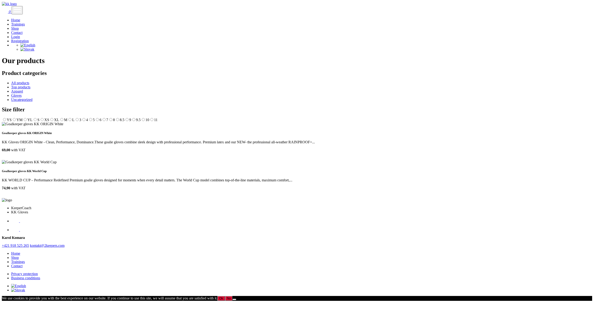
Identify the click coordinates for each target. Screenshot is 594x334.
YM (19, 120)
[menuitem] (27, 45)
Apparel (17, 91)
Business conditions (25, 278)
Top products (20, 87)
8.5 (122, 120)
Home (15, 20)
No (229, 298)
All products (20, 83)
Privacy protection (24, 274)
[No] (234, 299)
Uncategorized (21, 100)
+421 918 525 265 (15, 245)
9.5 (138, 120)
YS (9, 120)
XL (56, 120)
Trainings (18, 24)
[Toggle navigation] (17, 10)
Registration (20, 41)
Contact (17, 33)
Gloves (16, 95)
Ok (221, 298)
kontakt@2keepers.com (47, 245)
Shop (15, 28)
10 (147, 120)
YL (29, 120)
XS (46, 120)
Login (15, 37)
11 (156, 120)
